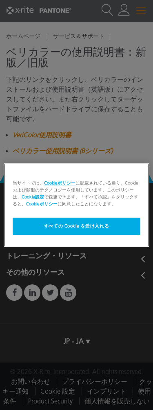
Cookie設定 (33, 197)
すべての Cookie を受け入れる (76, 226)
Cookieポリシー (59, 183)
